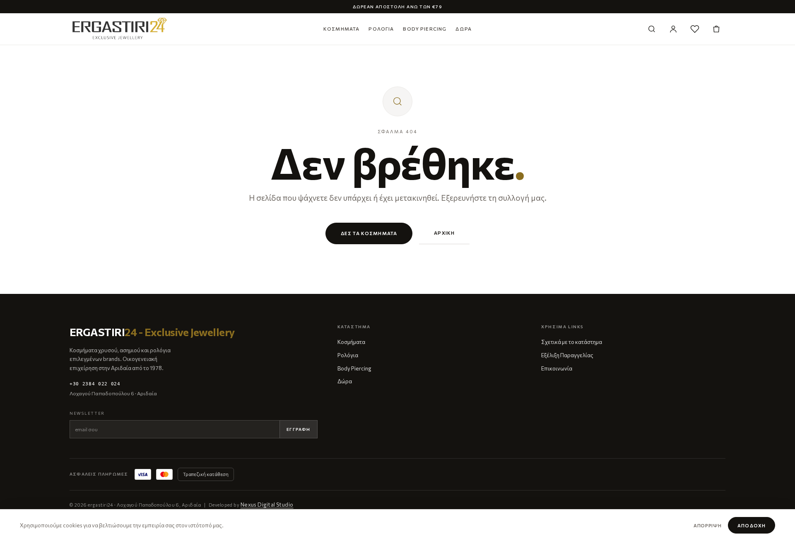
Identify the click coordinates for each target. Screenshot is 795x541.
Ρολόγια (381, 28)
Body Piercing (424, 28)
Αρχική (444, 233)
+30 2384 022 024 (95, 384)
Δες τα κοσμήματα (369, 233)
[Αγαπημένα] (695, 29)
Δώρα (463, 28)
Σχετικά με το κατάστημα (571, 342)
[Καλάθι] (716, 29)
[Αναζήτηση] (652, 29)
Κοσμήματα (341, 28)
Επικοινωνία (556, 368)
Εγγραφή (298, 429)
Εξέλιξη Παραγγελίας (567, 355)
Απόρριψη (707, 525)
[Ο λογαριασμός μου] (673, 29)
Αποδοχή (751, 525)
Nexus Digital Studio (267, 504)
